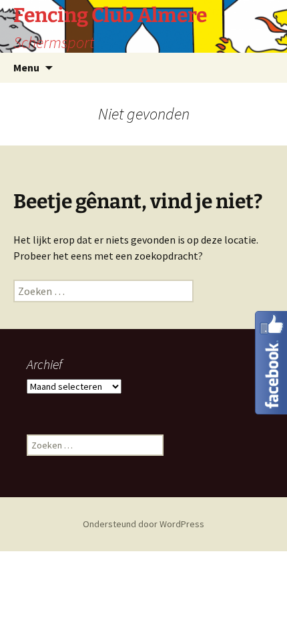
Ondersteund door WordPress (143, 524)
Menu (26, 67)
